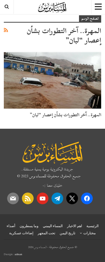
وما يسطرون (29, 226)
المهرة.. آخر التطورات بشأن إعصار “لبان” (65, 115)
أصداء (11, 226)
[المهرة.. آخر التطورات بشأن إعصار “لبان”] (52, 80)
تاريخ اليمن (67, 233)
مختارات (89, 233)
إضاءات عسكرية (21, 233)
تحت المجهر (46, 233)
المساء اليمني (53, 226)
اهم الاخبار (74, 226)
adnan (18, 254)
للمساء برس (37, 176)
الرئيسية (92, 226)
